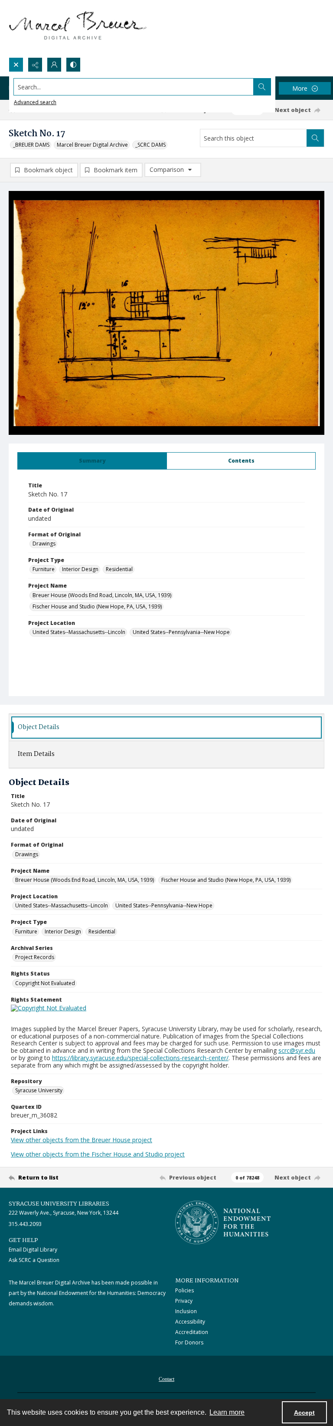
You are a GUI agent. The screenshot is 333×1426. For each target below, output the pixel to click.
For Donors (189, 1342)
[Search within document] (315, 138)
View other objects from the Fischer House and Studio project (98, 1154)
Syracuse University (38, 1090)
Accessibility (190, 1321)
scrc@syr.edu (296, 1050)
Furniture (44, 569)
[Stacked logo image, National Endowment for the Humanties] (223, 1222)
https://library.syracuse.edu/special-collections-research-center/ (140, 1058)
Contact (166, 1379)
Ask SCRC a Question (34, 1260)
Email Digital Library (33, 1249)
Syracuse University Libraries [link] (59, 1204)
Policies (184, 1290)
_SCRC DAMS (150, 144)
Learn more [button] (227, 1412)
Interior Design (80, 569)
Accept (304, 1412)
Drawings (44, 543)
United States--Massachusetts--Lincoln (79, 632)
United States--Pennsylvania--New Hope (181, 632)
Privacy (184, 1300)
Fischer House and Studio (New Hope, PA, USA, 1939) (97, 606)
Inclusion (186, 1311)
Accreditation (191, 1332)
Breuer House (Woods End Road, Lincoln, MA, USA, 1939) (102, 595)
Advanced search (35, 102)
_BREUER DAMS (31, 144)
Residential (119, 569)
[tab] (92, 461)
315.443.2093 (25, 1224)
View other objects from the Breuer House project (81, 1140)
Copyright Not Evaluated (45, 983)
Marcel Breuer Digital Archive (92, 144)
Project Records (34, 957)
